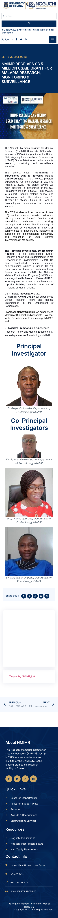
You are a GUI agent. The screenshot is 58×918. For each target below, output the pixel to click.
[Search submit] (29, 24)
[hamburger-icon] (52, 39)
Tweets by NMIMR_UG (22, 676)
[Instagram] (25, 778)
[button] (23, 596)
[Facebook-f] (8, 778)
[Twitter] (17, 778)
